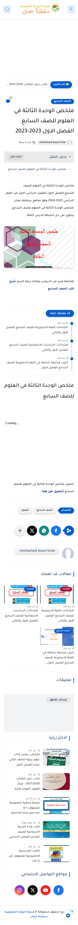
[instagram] (20, 890)
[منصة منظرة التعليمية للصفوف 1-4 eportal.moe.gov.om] (56, 805)
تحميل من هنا (53, 491)
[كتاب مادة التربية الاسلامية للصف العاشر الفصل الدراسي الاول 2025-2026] (56, 829)
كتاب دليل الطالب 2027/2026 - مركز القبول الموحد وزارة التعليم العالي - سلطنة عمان (24, 784)
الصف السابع (62, 101)
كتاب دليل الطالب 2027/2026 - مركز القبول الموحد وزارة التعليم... (26, 84)
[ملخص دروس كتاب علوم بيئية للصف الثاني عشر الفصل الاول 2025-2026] (56, 757)
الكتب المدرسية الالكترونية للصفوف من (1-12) (24, 856)
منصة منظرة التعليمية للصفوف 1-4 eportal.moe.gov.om (24, 808)
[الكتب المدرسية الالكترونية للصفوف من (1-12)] (56, 853)
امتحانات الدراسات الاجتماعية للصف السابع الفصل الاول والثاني (38, 348)
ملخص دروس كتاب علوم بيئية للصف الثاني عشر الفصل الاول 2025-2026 (24, 760)
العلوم (25, 510)
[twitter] (33, 890)
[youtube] (46, 890)
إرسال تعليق (58, 699)
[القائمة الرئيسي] (71, 9)
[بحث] (7, 9)
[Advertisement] (39, 51)
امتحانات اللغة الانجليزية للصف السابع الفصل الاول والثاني (37, 330)
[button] (56, 531)
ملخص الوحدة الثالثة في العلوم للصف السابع (37, 169)
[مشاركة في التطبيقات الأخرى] (20, 531)
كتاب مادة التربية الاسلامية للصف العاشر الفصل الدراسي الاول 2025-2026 (24, 832)
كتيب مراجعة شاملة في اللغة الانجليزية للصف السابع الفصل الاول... (37, 365)
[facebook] (59, 890)
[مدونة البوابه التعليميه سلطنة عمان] (39, 9)
